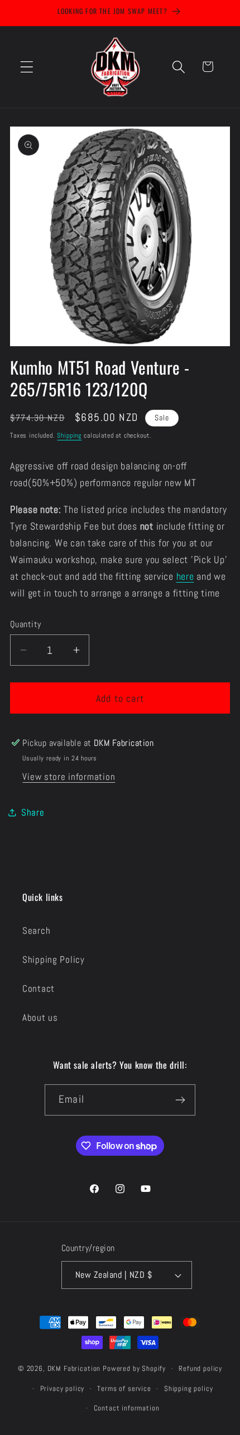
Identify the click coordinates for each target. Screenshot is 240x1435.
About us (40, 1018)
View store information (68, 777)
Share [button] (33, 812)
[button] (27, 66)
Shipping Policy (53, 960)
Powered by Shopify (134, 1368)
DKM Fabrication (74, 1368)
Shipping (69, 435)
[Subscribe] (180, 1100)
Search (36, 931)
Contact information (127, 1408)
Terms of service (124, 1388)
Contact (38, 989)
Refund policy (200, 1368)
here (185, 576)
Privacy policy (62, 1388)
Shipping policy (188, 1388)
